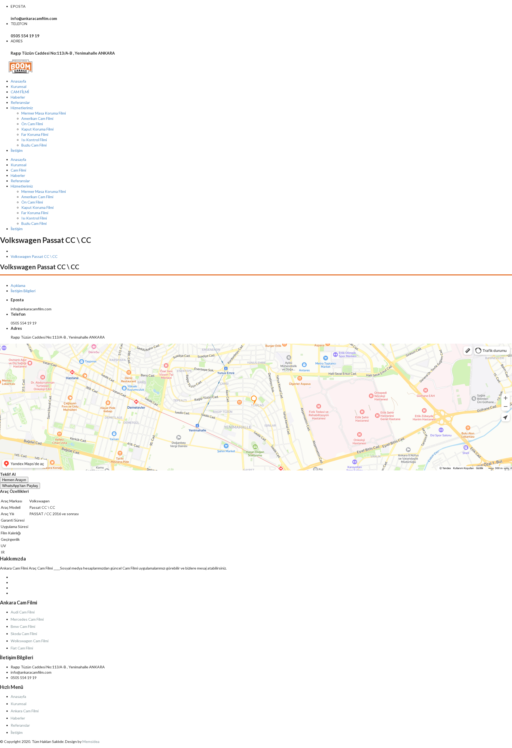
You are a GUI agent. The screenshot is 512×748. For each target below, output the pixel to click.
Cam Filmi (18, 170)
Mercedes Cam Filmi (27, 619)
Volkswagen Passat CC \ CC (34, 256)
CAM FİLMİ (20, 92)
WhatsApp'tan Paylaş (20, 485)
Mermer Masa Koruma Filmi (43, 113)
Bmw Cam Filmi (23, 626)
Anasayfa (18, 81)
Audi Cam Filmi (23, 612)
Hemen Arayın (14, 480)
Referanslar (20, 102)
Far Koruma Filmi (34, 134)
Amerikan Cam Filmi (37, 118)
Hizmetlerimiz (22, 107)
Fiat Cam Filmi (22, 648)
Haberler (18, 97)
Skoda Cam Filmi (24, 633)
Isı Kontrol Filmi (34, 139)
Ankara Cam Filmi (25, 711)
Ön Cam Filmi (32, 123)
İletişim (17, 150)
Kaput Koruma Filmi (37, 129)
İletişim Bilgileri (23, 290)
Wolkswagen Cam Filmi (30, 641)
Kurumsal (18, 86)
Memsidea (90, 741)
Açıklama (18, 285)
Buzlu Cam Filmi (34, 145)
